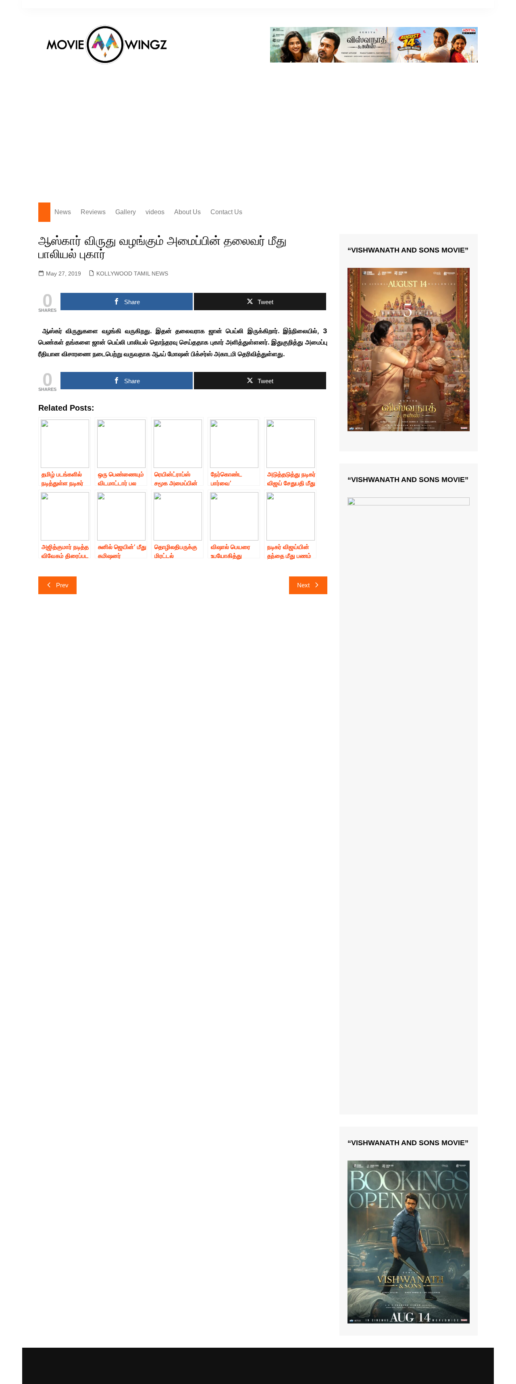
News (62, 212)
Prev (62, 585)
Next (303, 585)
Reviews (93, 212)
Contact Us (226, 212)
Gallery (125, 212)
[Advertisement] (258, 129)
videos (155, 212)
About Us (187, 212)
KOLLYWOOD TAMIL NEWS (132, 273)
